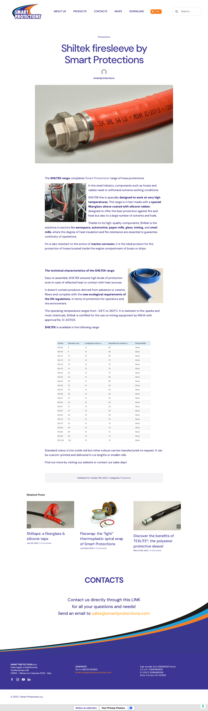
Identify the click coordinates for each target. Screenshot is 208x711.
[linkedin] (29, 679)
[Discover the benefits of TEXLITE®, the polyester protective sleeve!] (157, 515)
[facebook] (12, 679)
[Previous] (29, 526)
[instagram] (17, 679)
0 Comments (46, 543)
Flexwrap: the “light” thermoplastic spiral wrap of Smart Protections (101, 538)
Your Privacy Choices (113, 707)
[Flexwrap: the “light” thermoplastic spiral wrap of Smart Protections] (103, 514)
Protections (104, 36)
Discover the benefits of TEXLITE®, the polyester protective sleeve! (153, 541)
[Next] (179, 526)
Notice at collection (86, 707)
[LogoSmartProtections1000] (27, 4)
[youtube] (23, 679)
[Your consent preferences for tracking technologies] (203, 706)
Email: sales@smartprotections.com (93, 672)
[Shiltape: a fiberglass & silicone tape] (50, 514)
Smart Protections (97, 178)
